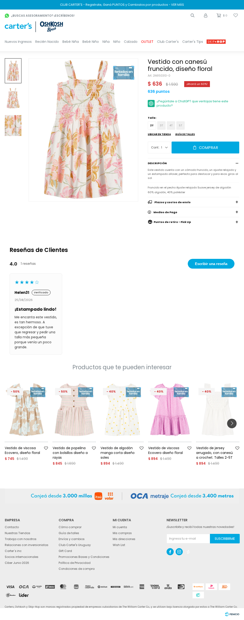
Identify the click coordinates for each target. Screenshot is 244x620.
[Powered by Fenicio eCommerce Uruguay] (232, 614)
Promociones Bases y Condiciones (84, 557)
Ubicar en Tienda (159, 134)
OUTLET (147, 41)
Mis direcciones (124, 539)
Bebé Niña (70, 41)
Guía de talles (185, 134)
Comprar (208, 147)
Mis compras (122, 533)
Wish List (119, 545)
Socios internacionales (21, 557)
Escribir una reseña (211, 264)
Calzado (130, 41)
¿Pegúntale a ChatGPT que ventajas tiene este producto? (192, 103)
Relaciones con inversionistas (26, 545)
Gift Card (65, 551)
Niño (116, 41)
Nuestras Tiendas (17, 533)
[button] (192, 15)
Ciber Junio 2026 (17, 563)
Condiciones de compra (77, 569)
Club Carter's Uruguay (75, 545)
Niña (106, 41)
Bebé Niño (90, 41)
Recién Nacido (47, 41)
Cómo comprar (70, 527)
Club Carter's (168, 41)
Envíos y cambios (72, 539)
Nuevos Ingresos (18, 41)
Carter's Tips (192, 41)
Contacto (12, 527)
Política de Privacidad (75, 563)
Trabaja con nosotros (20, 539)
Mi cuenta (120, 527)
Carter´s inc (13, 551)
